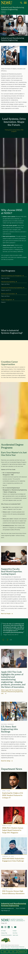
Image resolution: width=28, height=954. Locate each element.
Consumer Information (6, 935)
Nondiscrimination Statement (17, 946)
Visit (13, 951)
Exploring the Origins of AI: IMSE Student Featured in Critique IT (12, 795)
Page (4, 910)
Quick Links (15, 935)
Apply (4, 951)
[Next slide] (7, 640)
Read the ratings (6, 761)
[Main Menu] (25, 2)
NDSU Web (3, 948)
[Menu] (14, 12)
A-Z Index (3, 930)
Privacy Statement (5, 946)
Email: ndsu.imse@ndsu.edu (7, 908)
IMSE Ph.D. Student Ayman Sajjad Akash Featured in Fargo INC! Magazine (12, 830)
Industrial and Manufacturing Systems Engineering (13, 904)
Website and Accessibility (15, 948)
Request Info (22, 951)
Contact (15, 930)
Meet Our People (6, 613)
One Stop (15, 933)
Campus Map (4, 933)
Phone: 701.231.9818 (20, 908)
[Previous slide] (3, 640)
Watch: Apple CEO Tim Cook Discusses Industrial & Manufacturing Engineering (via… (12, 691)
